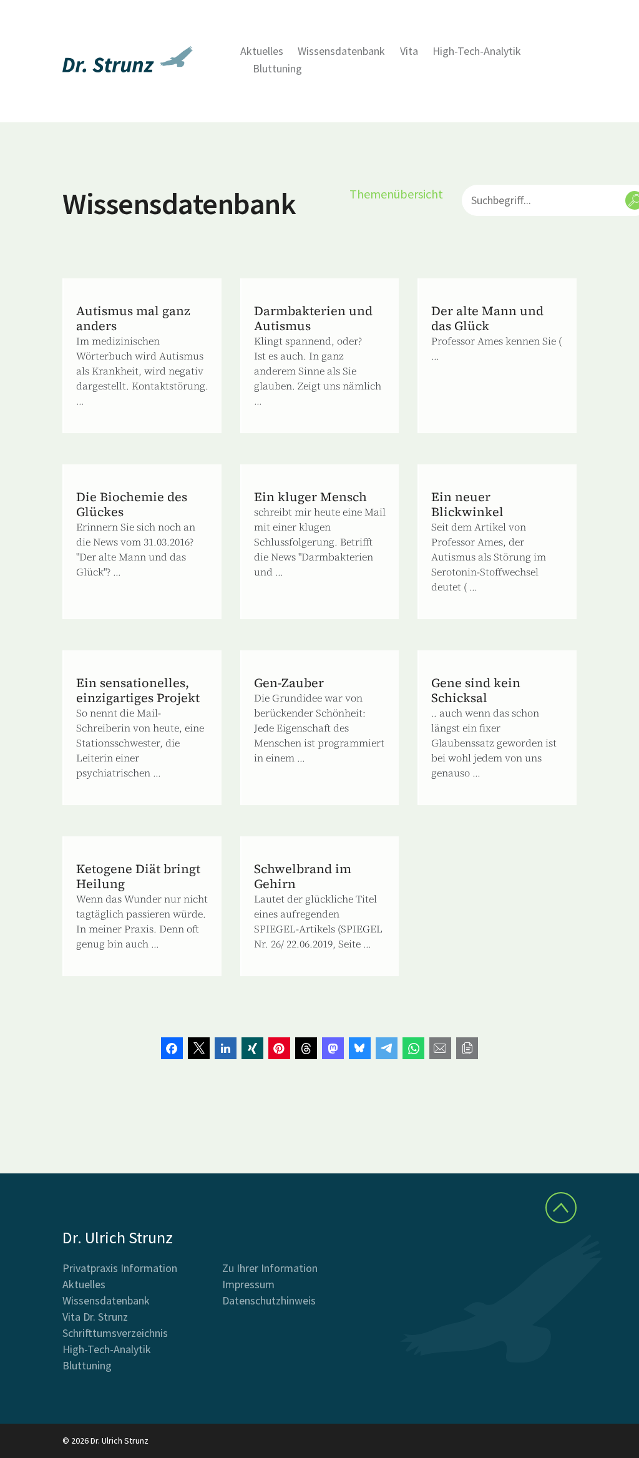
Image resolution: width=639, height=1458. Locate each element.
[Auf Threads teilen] (306, 1048)
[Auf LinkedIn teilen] (226, 1048)
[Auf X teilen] (199, 1048)
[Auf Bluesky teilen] (360, 1048)
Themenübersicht (396, 194)
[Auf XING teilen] (252, 1048)
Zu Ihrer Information (270, 1268)
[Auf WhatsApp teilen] (413, 1048)
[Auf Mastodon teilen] (333, 1048)
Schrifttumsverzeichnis (115, 1333)
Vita (409, 51)
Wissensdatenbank (341, 51)
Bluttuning (277, 68)
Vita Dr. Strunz (95, 1316)
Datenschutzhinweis (269, 1300)
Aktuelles (261, 51)
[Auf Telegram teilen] (387, 1048)
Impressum (248, 1284)
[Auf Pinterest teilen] (279, 1048)
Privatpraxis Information (119, 1268)
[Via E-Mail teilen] (440, 1048)
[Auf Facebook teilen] (172, 1048)
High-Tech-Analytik (476, 51)
